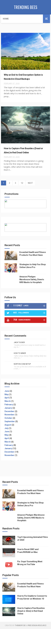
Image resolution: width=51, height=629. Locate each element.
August (8, 425)
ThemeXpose (20, 625)
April (7, 398)
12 (22, 183)
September (10, 421)
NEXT (30, 183)
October (8, 418)
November (9, 414)
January (8, 408)
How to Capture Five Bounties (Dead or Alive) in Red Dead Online (31, 611)
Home (6, 19)
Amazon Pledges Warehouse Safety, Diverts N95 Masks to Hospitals (31, 279)
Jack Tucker (19, 342)
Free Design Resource (37, 625)
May (6, 394)
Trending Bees (25, 7)
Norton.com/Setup (22, 364)
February (9, 404)
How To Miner (20, 353)
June (7, 391)
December (9, 411)
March (8, 401)
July (6, 428)
